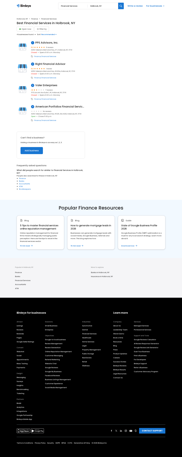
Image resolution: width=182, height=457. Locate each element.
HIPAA (63, 443)
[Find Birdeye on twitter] (116, 431)
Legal (84, 346)
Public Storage (88, 354)
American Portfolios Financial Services (60, 106)
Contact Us (118, 378)
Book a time (118, 338)
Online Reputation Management (58, 351)
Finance (34, 19)
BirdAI (19, 403)
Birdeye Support (140, 363)
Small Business (51, 326)
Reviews (20, 330)
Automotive (87, 326)
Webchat (20, 351)
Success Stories (119, 362)
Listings (20, 326)
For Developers (140, 359)
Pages (19, 338)
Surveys (20, 381)
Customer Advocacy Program (146, 371)
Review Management (53, 343)
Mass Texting (22, 363)
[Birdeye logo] (24, 6)
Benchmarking (23, 389)
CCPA (70, 443)
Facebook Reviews (52, 375)
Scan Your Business (142, 351)
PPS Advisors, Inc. (46, 42)
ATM (21, 186)
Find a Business (140, 355)
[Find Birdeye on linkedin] (121, 431)
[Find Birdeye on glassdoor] (135, 431)
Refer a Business (140, 367)
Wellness (86, 366)
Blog (115, 346)
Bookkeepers (25, 189)
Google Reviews (51, 367)
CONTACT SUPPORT (152, 430)
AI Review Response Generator (146, 343)
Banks (21, 181)
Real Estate (87, 358)
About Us (117, 326)
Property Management (91, 350)
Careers (116, 358)
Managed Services (141, 326)
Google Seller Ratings (25, 342)
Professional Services (142, 330)
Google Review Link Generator (146, 347)
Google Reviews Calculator (145, 339)
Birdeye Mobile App (24, 419)
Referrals (20, 334)
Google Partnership (25, 415)
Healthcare (86, 338)
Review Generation (53, 347)
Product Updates (120, 354)
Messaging (21, 377)
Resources (117, 342)
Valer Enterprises (46, 85)
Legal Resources (119, 374)
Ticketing (20, 393)
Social (19, 355)
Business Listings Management (58, 379)
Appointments (23, 359)
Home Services (88, 342)
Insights (20, 385)
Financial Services (48, 56)
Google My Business (53, 371)
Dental (85, 330)
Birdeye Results (119, 370)
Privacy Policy (40, 443)
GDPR (57, 443)
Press (115, 350)
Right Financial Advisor (50, 64)
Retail (84, 362)
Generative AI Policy (82, 443)
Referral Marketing (52, 359)
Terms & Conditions (25, 443)
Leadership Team (120, 330)
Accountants (24, 183)
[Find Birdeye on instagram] (126, 431)
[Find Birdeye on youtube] (131, 431)
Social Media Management (56, 387)
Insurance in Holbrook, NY (102, 276)
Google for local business (55, 339)
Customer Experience (54, 383)
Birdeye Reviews (119, 366)
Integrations (22, 411)
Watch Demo (118, 334)
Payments (21, 367)
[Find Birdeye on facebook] (111, 431)
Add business (32, 150)
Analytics (20, 407)
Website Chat (51, 363)
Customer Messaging (54, 355)
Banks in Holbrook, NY (100, 272)
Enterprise (49, 330)
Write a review (135, 5)
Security (50, 443)
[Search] (121, 6)
